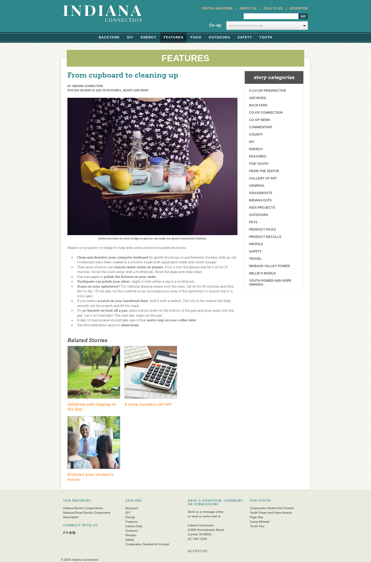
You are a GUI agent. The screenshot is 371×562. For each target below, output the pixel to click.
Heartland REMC (136, 90)
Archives (257, 98)
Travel (255, 258)
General (257, 185)
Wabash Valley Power (269, 266)
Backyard (109, 37)
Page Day (256, 517)
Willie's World (262, 273)
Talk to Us (273, 8)
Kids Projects (262, 207)
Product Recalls (265, 237)
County (256, 134)
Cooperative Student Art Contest (147, 544)
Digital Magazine (217, 8)
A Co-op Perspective (267, 90)
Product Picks (262, 229)
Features (173, 37)
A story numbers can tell (148, 404)
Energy (148, 37)
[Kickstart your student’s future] (93, 444)
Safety (244, 37)
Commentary (260, 127)
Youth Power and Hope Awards (270, 282)
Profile (256, 244)
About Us (248, 8)
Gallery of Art (263, 178)
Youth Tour (257, 526)
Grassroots (260, 193)
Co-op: (215, 25)
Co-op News (259, 120)
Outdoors (219, 37)
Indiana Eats (260, 200)
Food (196, 37)
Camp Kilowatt (259, 521)
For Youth (258, 163)
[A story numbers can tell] (150, 373)
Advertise (298, 8)
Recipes (130, 535)
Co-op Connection (266, 112)
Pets (253, 222)
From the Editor (264, 171)
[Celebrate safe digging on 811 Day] (93, 373)
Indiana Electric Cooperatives (83, 508)
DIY (130, 37)
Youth (265, 37)
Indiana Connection (87, 86)
